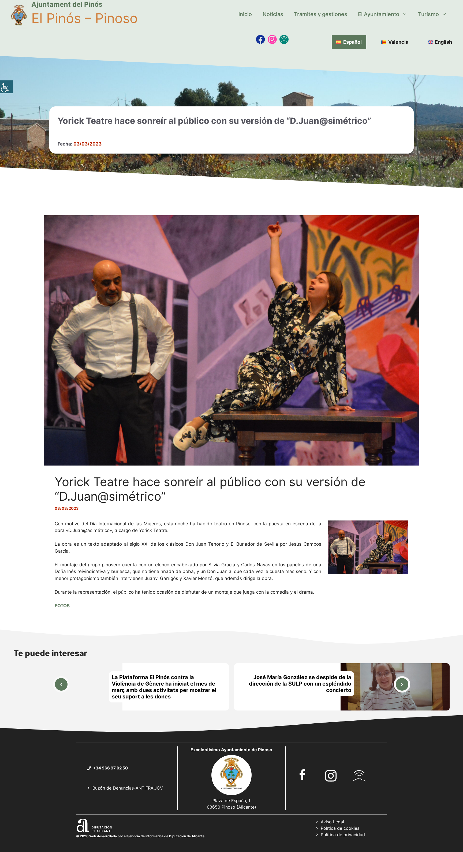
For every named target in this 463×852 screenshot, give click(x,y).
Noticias (273, 14)
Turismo (428, 14)
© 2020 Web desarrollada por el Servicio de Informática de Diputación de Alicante (140, 836)
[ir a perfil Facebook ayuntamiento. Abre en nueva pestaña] (302, 774)
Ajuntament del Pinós (66, 4)
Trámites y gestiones (320, 14)
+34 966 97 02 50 (110, 768)
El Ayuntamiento (378, 14)
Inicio (245, 14)
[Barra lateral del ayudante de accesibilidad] (6, 86)
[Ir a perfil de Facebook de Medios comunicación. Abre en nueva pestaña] (260, 39)
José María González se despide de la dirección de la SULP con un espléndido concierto (300, 683)
